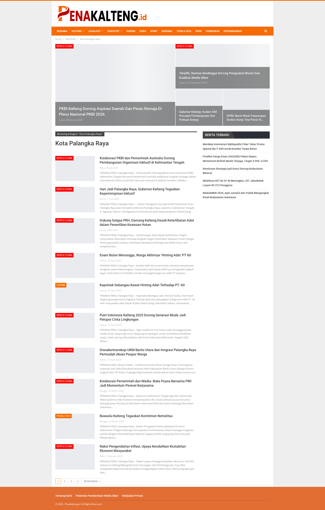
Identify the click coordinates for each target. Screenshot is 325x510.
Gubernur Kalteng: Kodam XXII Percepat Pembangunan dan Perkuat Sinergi (198, 115)
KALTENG (76, 31)
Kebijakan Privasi (132, 495)
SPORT (153, 31)
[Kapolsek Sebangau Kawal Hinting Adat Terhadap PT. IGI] (75, 295)
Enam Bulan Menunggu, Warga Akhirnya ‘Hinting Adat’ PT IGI (145, 255)
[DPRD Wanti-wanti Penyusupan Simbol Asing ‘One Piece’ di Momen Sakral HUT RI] (246, 107)
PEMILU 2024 (184, 31)
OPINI (199, 31)
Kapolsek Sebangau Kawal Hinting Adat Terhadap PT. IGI (142, 285)
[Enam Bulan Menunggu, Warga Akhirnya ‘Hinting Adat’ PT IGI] (75, 265)
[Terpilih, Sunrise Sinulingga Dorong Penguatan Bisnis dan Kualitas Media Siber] (222, 66)
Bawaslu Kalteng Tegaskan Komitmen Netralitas (136, 416)
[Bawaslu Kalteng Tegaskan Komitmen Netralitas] (75, 426)
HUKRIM (130, 31)
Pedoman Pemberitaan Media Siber (97, 495)
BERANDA (62, 31)
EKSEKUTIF (113, 31)
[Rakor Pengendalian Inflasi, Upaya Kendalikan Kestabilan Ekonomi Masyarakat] (75, 456)
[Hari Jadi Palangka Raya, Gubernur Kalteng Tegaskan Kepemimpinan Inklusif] (75, 199)
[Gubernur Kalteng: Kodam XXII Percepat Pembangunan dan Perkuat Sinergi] (199, 107)
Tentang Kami (63, 495)
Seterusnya (91, 481)
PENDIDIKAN (212, 31)
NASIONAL (167, 31)
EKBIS (143, 31)
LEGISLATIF (94, 31)
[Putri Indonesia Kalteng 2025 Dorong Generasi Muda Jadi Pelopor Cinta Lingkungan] (75, 325)
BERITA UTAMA (64, 46)
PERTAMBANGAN (233, 31)
